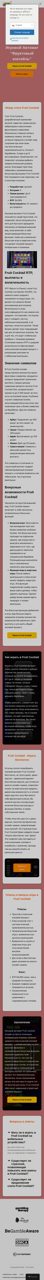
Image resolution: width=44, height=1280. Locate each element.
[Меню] (40, 4)
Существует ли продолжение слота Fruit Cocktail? (20, 1182)
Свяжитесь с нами (10, 1274)
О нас (21, 1274)
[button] (22, 1137)
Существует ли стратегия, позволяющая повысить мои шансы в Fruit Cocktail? (21, 1167)
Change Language (22, 32)
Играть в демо (22, 868)
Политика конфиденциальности (15, 1277)
